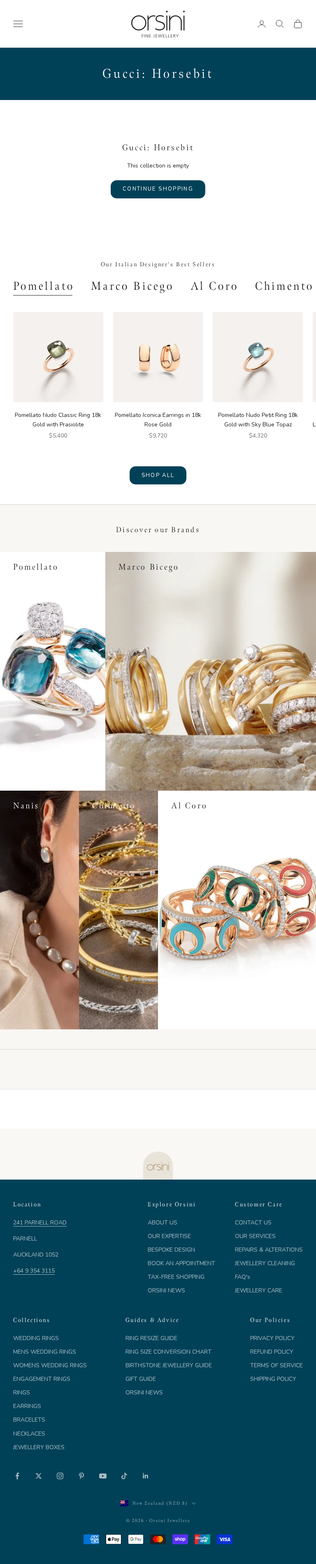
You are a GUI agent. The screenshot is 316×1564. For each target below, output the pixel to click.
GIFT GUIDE (140, 1379)
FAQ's (242, 1277)
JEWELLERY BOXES (39, 1447)
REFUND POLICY (271, 1352)
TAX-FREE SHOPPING (176, 1277)
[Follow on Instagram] (60, 1476)
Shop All (158, 475)
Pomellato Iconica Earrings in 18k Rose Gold (158, 419)
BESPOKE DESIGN (171, 1250)
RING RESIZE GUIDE (151, 1338)
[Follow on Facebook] (17, 1476)
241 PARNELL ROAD (40, 1223)
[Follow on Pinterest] (81, 1476)
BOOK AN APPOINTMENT (181, 1263)
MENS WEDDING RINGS (44, 1352)
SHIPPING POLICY (273, 1379)
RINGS (21, 1392)
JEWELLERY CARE (258, 1290)
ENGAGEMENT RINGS (41, 1379)
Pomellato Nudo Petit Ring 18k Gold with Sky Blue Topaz (258, 419)
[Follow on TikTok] (124, 1476)
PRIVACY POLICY (272, 1338)
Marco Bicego (132, 286)
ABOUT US (162, 1223)
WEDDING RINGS (36, 1338)
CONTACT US (253, 1223)
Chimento (284, 286)
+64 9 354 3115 (34, 1271)
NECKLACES (29, 1434)
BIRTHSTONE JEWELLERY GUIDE (168, 1365)
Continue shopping (158, 189)
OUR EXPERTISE (169, 1236)
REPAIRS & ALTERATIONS (269, 1250)
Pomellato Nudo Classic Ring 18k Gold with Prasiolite (58, 419)
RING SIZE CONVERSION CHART (168, 1352)
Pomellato (43, 286)
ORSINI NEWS (166, 1290)
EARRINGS (27, 1406)
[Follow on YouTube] (103, 1476)
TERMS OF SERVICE (276, 1365)
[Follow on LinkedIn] (146, 1476)
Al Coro (215, 286)
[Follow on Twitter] (39, 1476)
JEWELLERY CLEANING (265, 1263)
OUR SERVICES (255, 1236)
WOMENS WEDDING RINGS (50, 1365)
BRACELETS (29, 1420)
